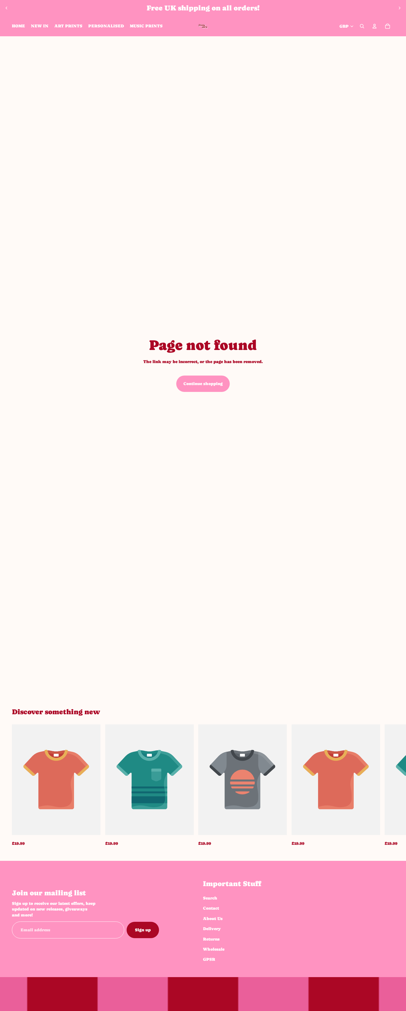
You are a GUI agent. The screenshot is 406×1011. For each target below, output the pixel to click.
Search (210, 898)
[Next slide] (399, 8)
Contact (211, 908)
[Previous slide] (6, 8)
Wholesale (213, 949)
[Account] (374, 26)
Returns (211, 938)
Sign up (143, 929)
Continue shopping (203, 383)
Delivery (212, 928)
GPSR (209, 959)
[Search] (362, 26)
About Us (213, 918)
